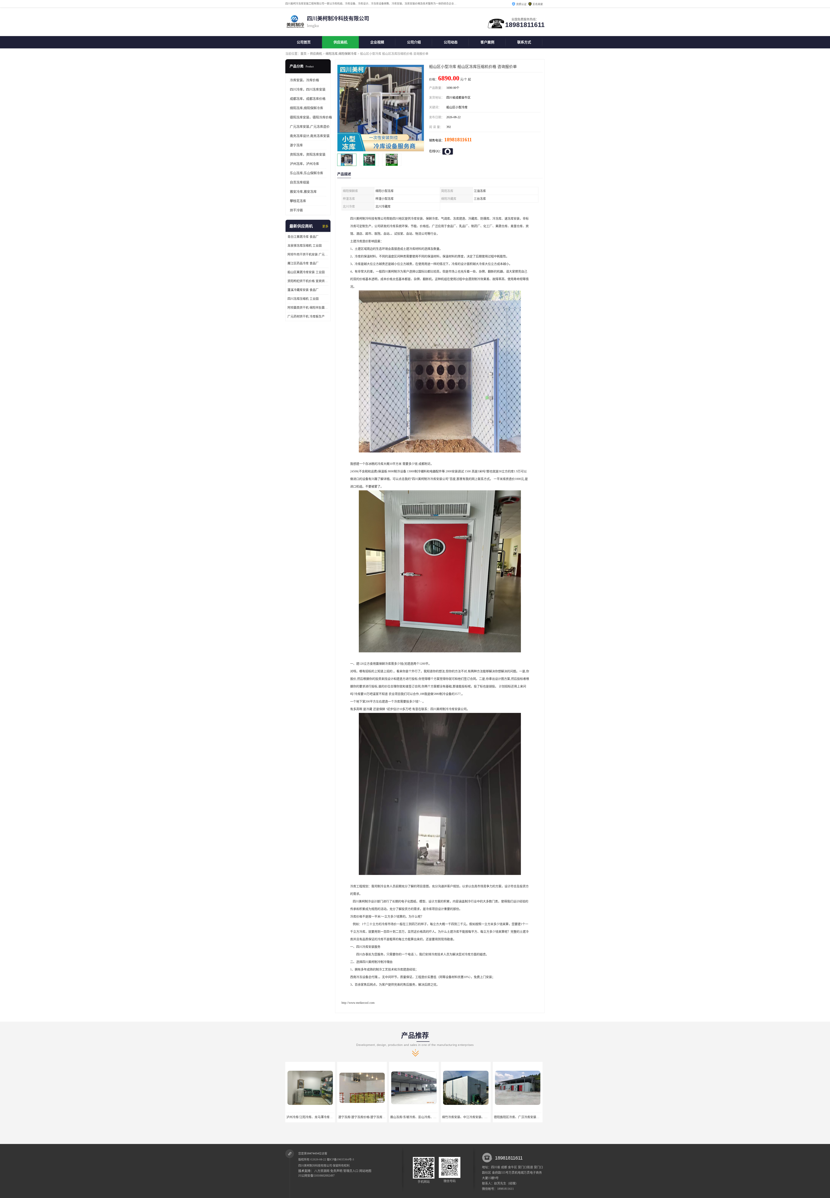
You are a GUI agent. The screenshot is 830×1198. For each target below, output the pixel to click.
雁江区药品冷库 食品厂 (303, 263)
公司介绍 (414, 42)
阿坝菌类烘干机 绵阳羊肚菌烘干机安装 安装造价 (308, 307)
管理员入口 (350, 1171)
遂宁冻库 (296, 145)
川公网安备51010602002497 (316, 1175)
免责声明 (336, 1171)
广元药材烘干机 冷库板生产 (306, 316)
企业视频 (377, 42)
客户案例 (487, 42)
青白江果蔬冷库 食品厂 (303, 236)
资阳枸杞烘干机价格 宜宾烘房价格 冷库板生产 (308, 281)
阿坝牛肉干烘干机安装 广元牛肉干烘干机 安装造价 (308, 254)
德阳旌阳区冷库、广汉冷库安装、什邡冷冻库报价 (423, 1117)
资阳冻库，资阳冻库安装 (308, 154)
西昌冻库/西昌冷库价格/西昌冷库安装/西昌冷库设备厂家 (531, 1117)
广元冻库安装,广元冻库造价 (310, 126)
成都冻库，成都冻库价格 (308, 98)
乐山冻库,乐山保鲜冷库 (306, 173)
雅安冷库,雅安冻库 (303, 191)
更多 (325, 226)
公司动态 (451, 42)
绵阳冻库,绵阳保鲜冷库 (341, 53)
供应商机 (340, 42)
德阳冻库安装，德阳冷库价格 (311, 117)
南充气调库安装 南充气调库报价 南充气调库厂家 (474, 1117)
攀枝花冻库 (298, 201)
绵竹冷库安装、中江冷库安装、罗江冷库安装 (368, 1117)
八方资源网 (321, 1171)
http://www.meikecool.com (358, 1002)
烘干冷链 (296, 210)
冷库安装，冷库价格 (304, 80)
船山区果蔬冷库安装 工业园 (306, 272)
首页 (303, 53)
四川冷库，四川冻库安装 (308, 89)
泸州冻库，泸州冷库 (304, 164)
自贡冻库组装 (299, 182)
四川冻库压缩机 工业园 (303, 298)
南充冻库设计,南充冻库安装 (310, 136)
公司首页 (304, 42)
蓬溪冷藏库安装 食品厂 (303, 290)
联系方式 (524, 42)
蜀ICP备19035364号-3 (340, 1159)
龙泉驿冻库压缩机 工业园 (304, 245)
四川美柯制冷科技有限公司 (315, 1165)
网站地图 (365, 1171)
